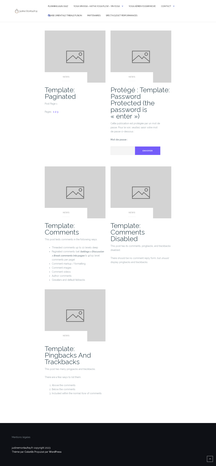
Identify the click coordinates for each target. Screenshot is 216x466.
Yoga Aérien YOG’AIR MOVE (142, 6)
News (66, 77)
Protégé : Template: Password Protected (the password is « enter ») (140, 103)
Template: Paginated (60, 93)
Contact (166, 6)
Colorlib (29, 451)
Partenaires (93, 15)
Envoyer (148, 151)
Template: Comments (62, 229)
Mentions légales (21, 437)
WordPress (55, 451)
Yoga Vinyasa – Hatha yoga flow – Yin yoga (96, 6)
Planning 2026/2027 (58, 6)
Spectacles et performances (121, 15)
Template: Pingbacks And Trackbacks (68, 355)
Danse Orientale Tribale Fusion (65, 15)
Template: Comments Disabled (128, 232)
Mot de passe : (119, 139)
